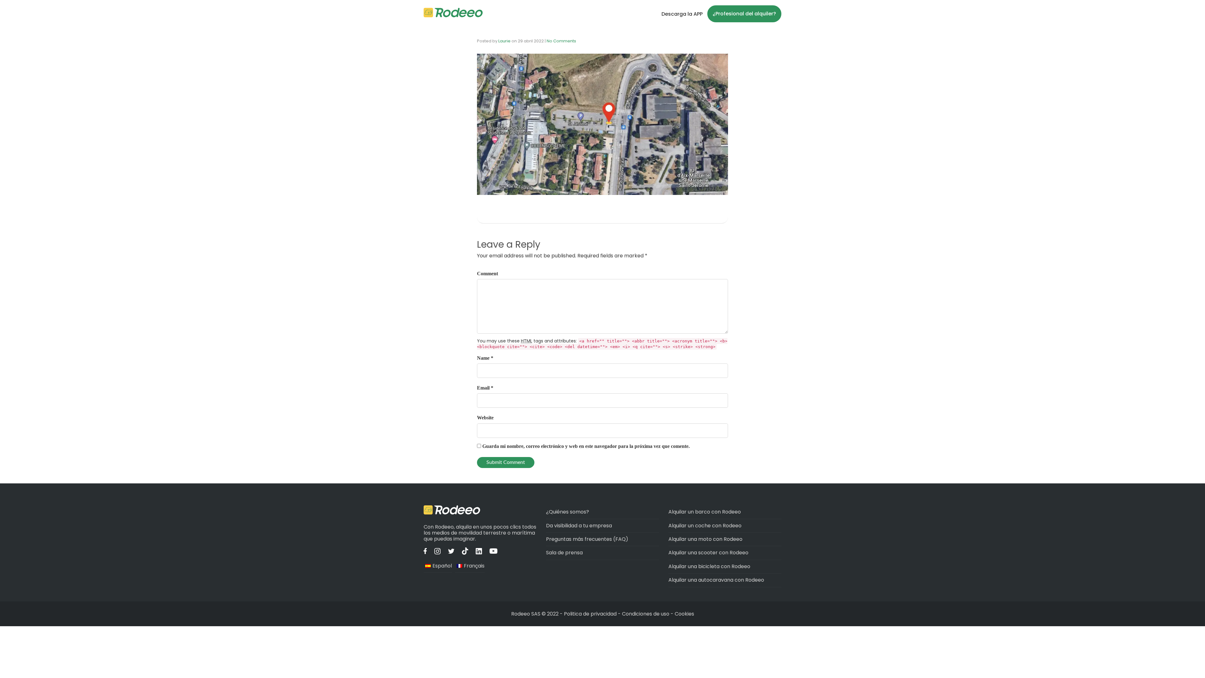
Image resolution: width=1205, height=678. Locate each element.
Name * (485, 358)
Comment (487, 273)
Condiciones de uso (645, 613)
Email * (485, 387)
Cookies (684, 613)
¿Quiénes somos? (567, 511)
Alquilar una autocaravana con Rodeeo (716, 580)
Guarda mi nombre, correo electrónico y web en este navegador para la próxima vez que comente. (586, 446)
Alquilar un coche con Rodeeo (705, 525)
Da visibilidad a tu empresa (579, 525)
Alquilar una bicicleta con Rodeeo (709, 566)
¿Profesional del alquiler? (744, 13)
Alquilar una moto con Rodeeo (705, 539)
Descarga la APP (682, 14)
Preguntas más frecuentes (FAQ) (587, 539)
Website (485, 417)
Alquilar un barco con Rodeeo (704, 511)
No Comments (561, 41)
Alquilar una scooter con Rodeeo (708, 552)
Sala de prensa (564, 552)
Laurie (504, 41)
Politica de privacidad (591, 613)
